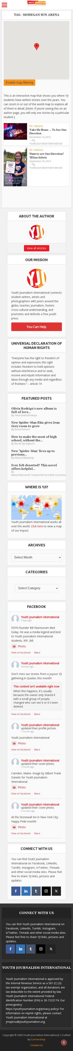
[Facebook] (15, 891)
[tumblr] (36, 891)
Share (37, 652)
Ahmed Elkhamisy (24, 457)
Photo (22, 646)
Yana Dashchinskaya (26, 415)
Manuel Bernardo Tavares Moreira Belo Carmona (38, 474)
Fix (30, 126)
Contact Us (36, 1045)
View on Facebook (20, 652)
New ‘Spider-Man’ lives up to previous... (33, 452)
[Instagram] (46, 891)
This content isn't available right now (36, 686)
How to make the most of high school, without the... (34, 438)
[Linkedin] (26, 891)
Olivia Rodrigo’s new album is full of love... (34, 410)
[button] (37, 47)
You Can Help (36, 327)
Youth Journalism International (45, 143)
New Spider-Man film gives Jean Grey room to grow (35, 424)
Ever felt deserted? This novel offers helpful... (34, 466)
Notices (38, 126)
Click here (37, 526)
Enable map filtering (19, 82)
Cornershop (38, 1039)
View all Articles (36, 248)
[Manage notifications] (64, 1042)
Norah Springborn (25, 443)
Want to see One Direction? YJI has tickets (46, 155)
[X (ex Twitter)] (56, 891)
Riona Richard (22, 429)
